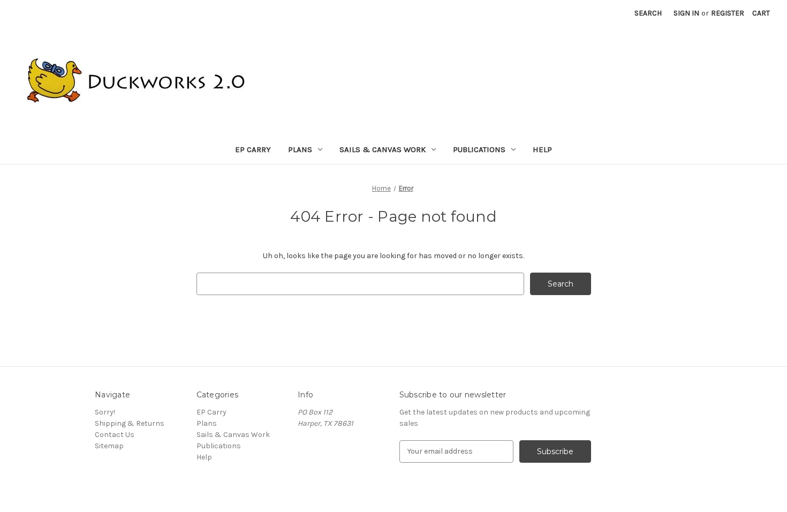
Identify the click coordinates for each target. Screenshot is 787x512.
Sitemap (109, 445)
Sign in (686, 13)
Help (542, 149)
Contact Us (114, 434)
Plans (300, 149)
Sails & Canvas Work (382, 149)
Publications (479, 149)
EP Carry (253, 149)
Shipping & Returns (129, 423)
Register (727, 13)
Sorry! (105, 412)
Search (648, 13)
